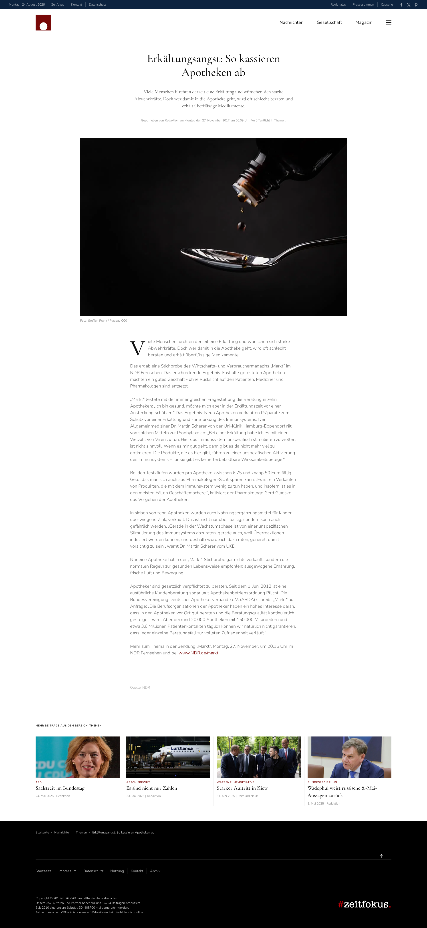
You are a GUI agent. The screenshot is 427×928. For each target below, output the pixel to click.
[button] (388, 22)
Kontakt (76, 4)
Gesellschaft (329, 22)
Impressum (67, 871)
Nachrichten (291, 22)
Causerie (387, 4)
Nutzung (117, 871)
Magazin (363, 22)
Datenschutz (97, 4)
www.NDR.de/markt (198, 653)
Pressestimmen (363, 4)
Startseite (44, 871)
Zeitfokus (57, 4)
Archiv (155, 871)
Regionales (338, 4)
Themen (279, 120)
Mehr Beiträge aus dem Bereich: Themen (69, 725)
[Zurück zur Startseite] (43, 22)
